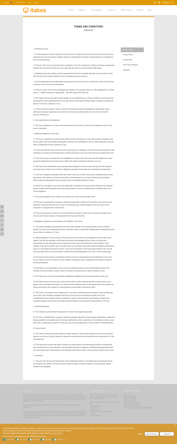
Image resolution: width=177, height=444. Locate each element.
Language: (6, 2)
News (150, 10)
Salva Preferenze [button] (152, 434)
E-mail (30, 2)
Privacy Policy (20, 2)
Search (36, 2)
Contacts (140, 10)
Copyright (126, 70)
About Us (111, 10)
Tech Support (96, 10)
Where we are (126, 10)
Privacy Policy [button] (41, 436)
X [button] (175, 425)
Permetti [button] (167, 434)
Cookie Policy (127, 60)
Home (71, 10)
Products (81, 10)
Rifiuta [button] (140, 434)
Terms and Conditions (130, 65)
